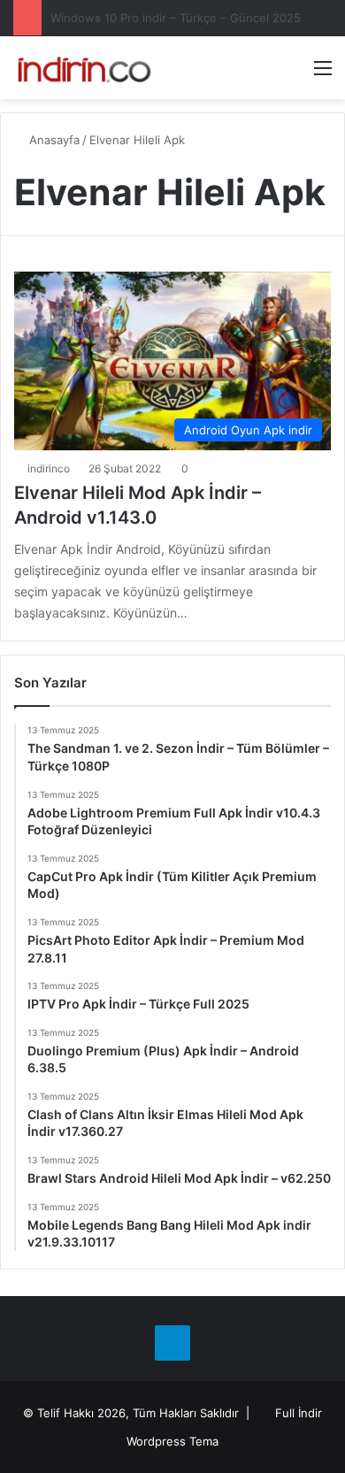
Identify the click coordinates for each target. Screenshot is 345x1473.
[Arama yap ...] (292, 74)
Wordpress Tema (172, 1441)
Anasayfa (53, 140)
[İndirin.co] (84, 68)
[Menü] (323, 74)
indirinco (48, 468)
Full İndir (298, 1413)
